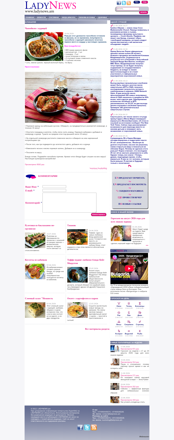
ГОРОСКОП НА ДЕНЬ (119, 298)
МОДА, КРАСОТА (68, 17)
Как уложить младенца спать (133, 402)
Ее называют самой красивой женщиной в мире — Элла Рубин (135, 378)
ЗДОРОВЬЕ (102, 17)
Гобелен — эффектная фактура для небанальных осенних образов (129, 391)
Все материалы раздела (97, 328)
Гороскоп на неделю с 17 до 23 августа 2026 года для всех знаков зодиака (129, 353)
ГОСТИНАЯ (54, 17)
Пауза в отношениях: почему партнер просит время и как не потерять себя (129, 366)
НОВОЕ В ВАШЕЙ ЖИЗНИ (122, 212)
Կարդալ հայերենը (98, 168)
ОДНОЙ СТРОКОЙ (118, 22)
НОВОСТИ (41, 17)
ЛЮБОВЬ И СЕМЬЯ (87, 17)
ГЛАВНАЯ (30, 17)
